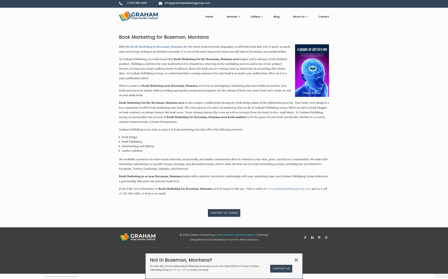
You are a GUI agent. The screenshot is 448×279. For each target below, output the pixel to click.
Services (232, 16)
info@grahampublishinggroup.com (187, 3)
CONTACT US (281, 268)
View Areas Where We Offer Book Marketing (61, 276)
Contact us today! (224, 212)
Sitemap (263, 234)
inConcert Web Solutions (242, 239)
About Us (299, 16)
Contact (323, 16)
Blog (276, 16)
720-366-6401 (179, 269)
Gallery (255, 16)
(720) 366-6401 (137, 3)
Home (209, 16)
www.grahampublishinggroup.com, (289, 189)
